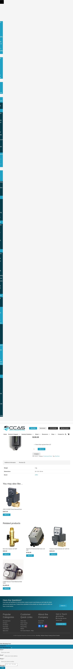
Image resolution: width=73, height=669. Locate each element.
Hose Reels (5, 626)
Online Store (23, 620)
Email (2, 655)
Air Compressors (6, 620)
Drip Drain (57, 456)
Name (2, 649)
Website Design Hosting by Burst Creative (50, 635)
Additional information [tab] (10, 462)
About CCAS (41, 620)
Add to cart (41, 449)
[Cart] (68, 434)
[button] (2, 2)
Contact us (40, 622)
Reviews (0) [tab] (22, 462)
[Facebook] (39, 626)
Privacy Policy (24, 624)
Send (3, 667)
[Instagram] (46, 626)
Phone (2, 658)
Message (2, 665)
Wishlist (22, 628)
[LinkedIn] (42, 626)
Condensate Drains (47, 456)
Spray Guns (5, 630)
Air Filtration (5, 624)
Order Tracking (24, 622)
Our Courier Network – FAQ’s (27, 630)
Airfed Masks (6, 628)
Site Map (38, 635)
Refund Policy (24, 626)
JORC (36, 474)
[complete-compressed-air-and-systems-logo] (14, 428)
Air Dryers (5, 622)
